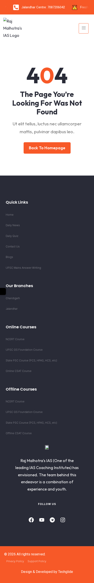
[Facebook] (31, 520)
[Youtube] (42, 520)
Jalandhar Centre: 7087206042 (42, 7)
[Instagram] (62, 520)
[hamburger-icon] (84, 28)
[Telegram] (52, 520)
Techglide (65, 572)
